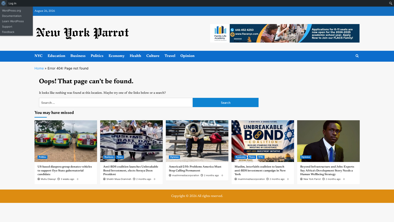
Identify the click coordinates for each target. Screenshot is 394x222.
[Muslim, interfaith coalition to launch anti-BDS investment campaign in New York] (262, 141)
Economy (117, 56)
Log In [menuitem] (12, 3)
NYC (38, 56)
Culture (152, 56)
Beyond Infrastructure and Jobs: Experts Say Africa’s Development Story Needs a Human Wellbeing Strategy (327, 170)
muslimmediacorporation (185, 175)
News (120, 157)
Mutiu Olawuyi (48, 179)
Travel (170, 56)
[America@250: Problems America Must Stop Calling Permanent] (197, 141)
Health (135, 56)
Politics (97, 56)
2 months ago (143, 179)
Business (78, 56)
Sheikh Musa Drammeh (119, 179)
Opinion (187, 56)
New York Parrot (312, 179)
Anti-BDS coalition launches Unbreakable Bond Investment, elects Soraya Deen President (130, 170)
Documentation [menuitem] (12, 15)
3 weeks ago (67, 179)
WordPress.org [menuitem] (11, 10)
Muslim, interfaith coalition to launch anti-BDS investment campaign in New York (260, 170)
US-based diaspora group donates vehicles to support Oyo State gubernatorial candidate (65, 170)
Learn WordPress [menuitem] (13, 21)
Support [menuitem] (7, 26)
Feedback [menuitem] (8, 32)
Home (39, 68)
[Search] (357, 56)
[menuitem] (3, 3)
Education (56, 56)
